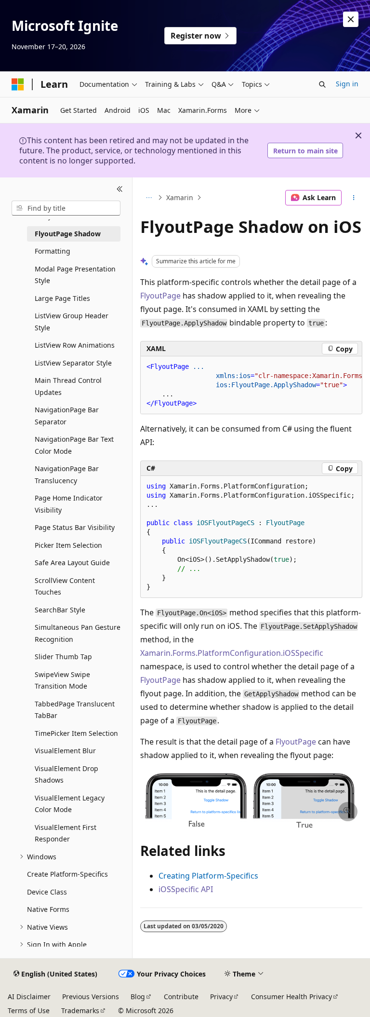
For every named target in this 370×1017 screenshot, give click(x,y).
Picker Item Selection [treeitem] (68, 545)
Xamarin (179, 197)
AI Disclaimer (29, 996)
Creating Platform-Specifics (208, 875)
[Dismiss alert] (350, 19)
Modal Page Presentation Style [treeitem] (75, 274)
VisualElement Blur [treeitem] (65, 750)
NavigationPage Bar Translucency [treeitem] (67, 474)
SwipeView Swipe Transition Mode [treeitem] (62, 680)
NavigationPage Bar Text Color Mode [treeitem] (74, 445)
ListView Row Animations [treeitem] (75, 345)
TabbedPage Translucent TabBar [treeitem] (75, 709)
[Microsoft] (18, 84)
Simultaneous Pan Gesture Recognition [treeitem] (77, 633)
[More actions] (353, 197)
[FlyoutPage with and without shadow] (251, 825)
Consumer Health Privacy (291, 996)
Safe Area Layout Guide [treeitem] (72, 562)
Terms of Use (29, 1010)
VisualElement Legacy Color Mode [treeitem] (70, 803)
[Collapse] (119, 189)
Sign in (347, 83)
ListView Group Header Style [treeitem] (71, 321)
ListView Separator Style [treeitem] (73, 362)
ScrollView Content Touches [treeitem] (65, 586)
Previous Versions (90, 996)
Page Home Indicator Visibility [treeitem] (69, 504)
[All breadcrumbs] (148, 197)
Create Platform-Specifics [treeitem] (67, 874)
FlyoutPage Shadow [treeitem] (68, 233)
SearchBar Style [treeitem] (60, 609)
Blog (138, 996)
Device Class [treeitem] (47, 891)
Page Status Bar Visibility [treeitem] (75, 527)
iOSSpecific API (186, 889)
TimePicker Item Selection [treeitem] (76, 733)
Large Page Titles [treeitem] (62, 298)
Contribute (181, 996)
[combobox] (66, 208)
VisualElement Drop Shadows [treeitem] (66, 774)
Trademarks (80, 1010)
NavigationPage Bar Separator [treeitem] (67, 415)
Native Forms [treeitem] (48, 909)
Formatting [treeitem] (52, 251)
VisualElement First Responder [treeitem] (65, 833)
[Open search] (322, 84)
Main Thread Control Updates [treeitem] (68, 386)
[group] (251, 385)
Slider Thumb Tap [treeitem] (63, 656)
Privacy (221, 996)
